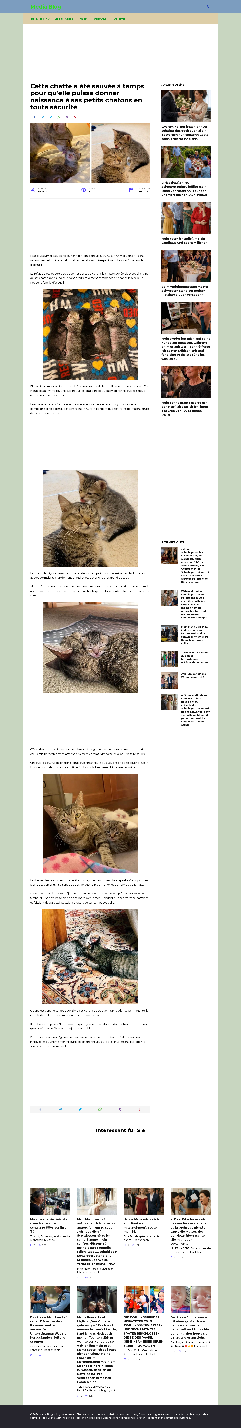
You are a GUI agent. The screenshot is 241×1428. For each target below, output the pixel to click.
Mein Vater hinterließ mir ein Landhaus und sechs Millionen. (184, 241)
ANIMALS (100, 18)
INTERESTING (40, 18)
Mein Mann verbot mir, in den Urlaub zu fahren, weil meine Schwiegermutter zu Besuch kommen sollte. (195, 635)
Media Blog (45, 6)
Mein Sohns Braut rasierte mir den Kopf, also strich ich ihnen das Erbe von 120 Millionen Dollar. (184, 408)
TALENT (83, 18)
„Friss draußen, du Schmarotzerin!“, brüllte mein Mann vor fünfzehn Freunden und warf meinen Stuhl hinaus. (184, 188)
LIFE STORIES (64, 18)
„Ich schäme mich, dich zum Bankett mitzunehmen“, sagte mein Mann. (141, 1225)
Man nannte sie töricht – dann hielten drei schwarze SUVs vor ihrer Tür (49, 1225)
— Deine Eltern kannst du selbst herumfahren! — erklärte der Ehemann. (195, 657)
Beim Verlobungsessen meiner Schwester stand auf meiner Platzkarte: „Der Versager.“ (185, 290)
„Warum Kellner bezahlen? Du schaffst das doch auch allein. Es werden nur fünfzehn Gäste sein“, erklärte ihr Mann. (185, 133)
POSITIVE (118, 18)
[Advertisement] (120, 56)
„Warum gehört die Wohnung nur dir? (193, 675)
